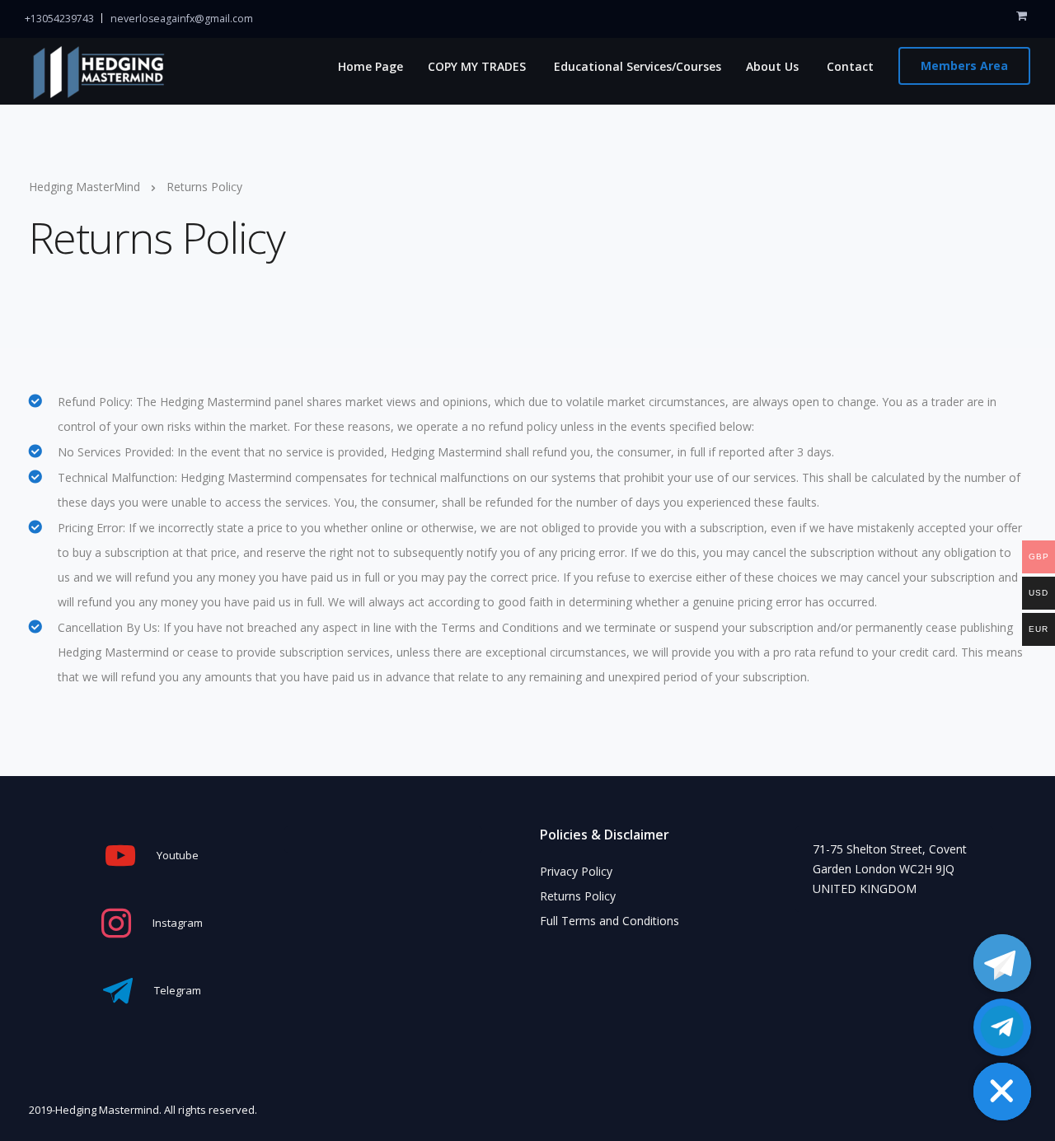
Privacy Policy (576, 871)
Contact (848, 66)
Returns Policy (578, 896)
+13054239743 (59, 19)
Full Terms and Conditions (609, 920)
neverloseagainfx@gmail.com (181, 19)
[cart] (1021, 15)
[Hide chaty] (1002, 1091)
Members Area (964, 65)
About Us (772, 66)
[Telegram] (1002, 963)
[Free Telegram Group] (1002, 1027)
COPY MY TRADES (477, 66)
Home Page (369, 66)
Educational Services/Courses (636, 66)
